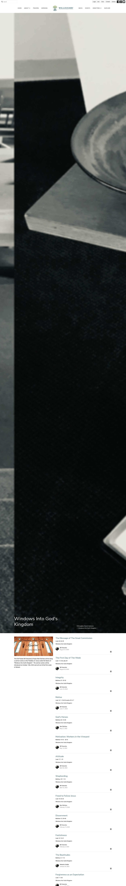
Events (87, 8)
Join (98, 1)
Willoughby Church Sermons (85, 626)
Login (94, 1)
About (26, 8)
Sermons (44, 8)
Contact (108, 1)
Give (102, 1)
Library (114, 1)
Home (20, 8)
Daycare (107, 8)
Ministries (96, 8)
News (80, 8)
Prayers (36, 8)
